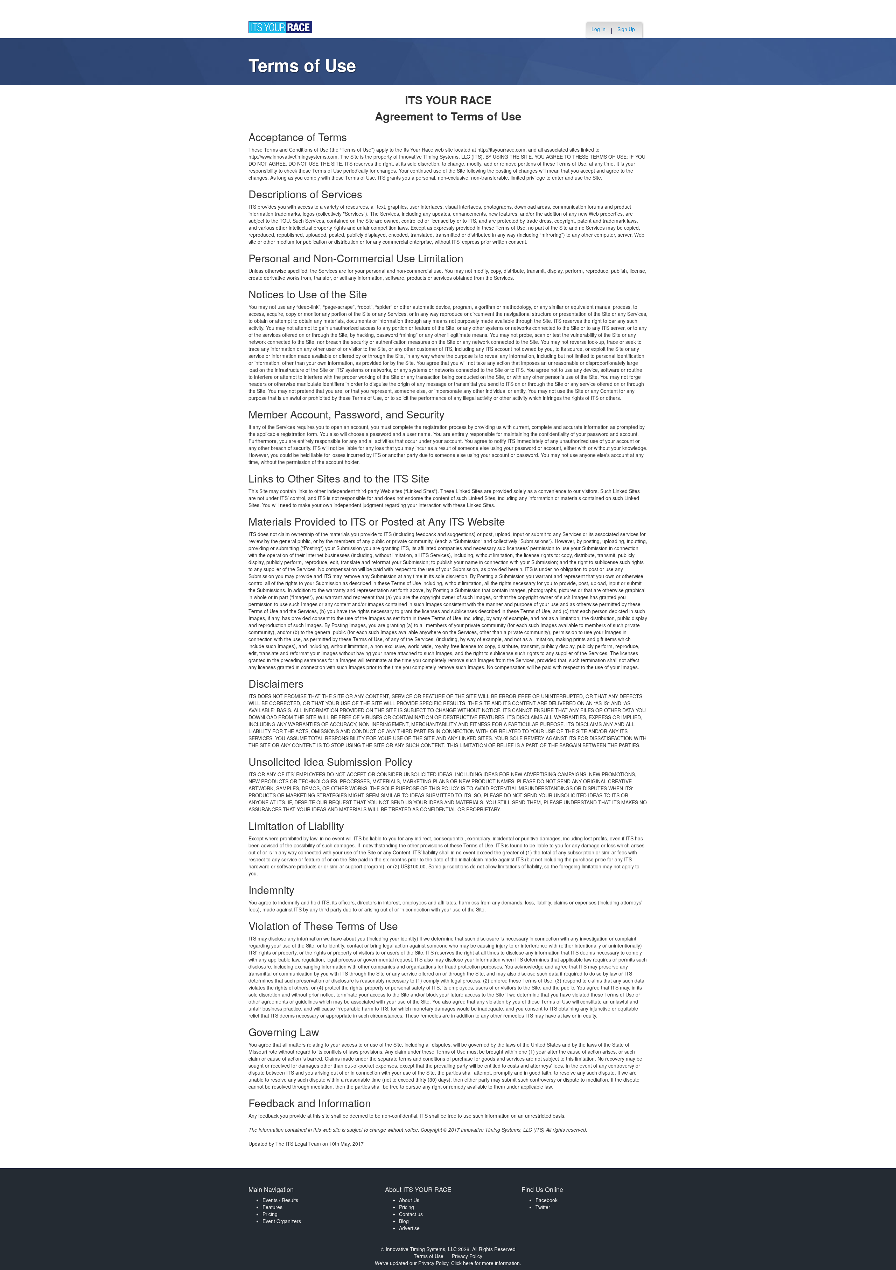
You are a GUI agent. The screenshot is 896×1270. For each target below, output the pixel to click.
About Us (409, 1199)
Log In (599, 29)
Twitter (543, 1206)
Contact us (411, 1213)
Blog (404, 1220)
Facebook (547, 1199)
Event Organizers (281, 1220)
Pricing (270, 1213)
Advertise (409, 1227)
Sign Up (626, 29)
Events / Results (280, 1199)
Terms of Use (428, 1255)
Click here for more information (485, 1262)
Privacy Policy (467, 1255)
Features (272, 1206)
